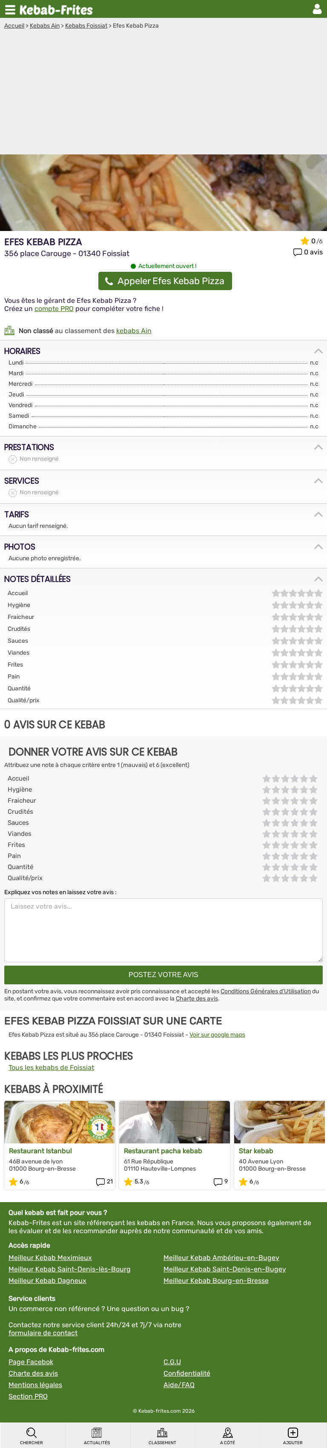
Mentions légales (35, 1385)
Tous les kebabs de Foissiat (51, 1067)
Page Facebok (31, 1362)
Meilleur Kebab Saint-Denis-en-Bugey (225, 1269)
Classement (162, 1442)
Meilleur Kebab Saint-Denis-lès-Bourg (70, 1269)
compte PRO (54, 309)
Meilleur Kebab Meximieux (50, 1258)
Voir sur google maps (217, 1034)
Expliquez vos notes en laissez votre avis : (60, 892)
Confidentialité (187, 1373)
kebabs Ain (134, 331)
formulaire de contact (43, 1333)
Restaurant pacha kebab (163, 1151)
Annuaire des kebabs (58, 9)
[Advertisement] (163, 93)
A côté (227, 1442)
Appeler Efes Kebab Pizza (171, 281)
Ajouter (293, 1442)
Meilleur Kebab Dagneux (47, 1281)
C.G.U (172, 1362)
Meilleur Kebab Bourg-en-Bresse (216, 1281)
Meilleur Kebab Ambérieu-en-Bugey (221, 1258)
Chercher (31, 1442)
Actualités (97, 1442)
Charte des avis (197, 998)
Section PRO (28, 1396)
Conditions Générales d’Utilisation (266, 991)
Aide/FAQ (179, 1385)
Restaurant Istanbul (40, 1151)
